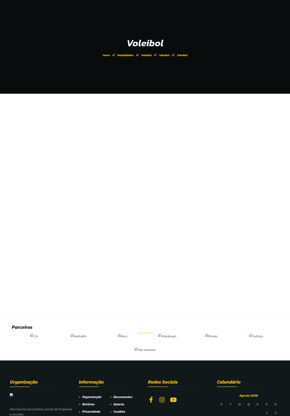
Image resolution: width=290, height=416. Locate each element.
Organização (92, 396)
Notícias (88, 404)
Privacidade (91, 411)
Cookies (119, 411)
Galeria (118, 404)
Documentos (122, 396)
